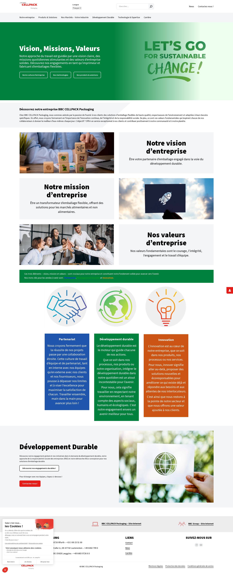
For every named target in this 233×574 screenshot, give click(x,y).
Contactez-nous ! (29, 483)
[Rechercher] (151, 6)
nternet (210, 523)
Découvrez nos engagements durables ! (39, 468)
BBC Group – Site (196, 523)
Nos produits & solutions (87, 75)
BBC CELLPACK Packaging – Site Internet (121, 523)
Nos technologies (60, 75)
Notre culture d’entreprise (33, 75)
